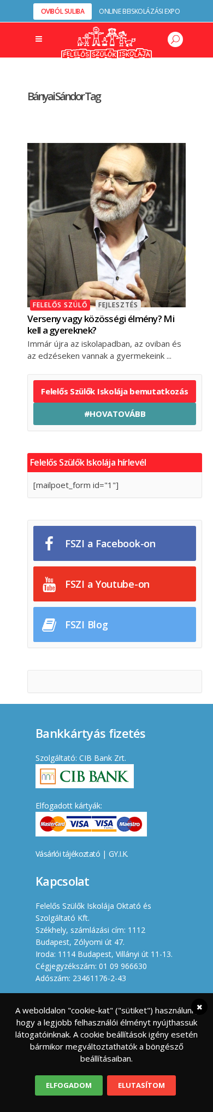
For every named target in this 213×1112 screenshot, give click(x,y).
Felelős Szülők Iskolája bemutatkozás (114, 391)
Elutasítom (141, 1085)
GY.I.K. (118, 854)
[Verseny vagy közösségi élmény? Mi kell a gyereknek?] (106, 224)
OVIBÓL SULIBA (63, 11)
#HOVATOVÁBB (115, 413)
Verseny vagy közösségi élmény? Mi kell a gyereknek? (100, 324)
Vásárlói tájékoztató (68, 854)
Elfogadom (69, 1085)
